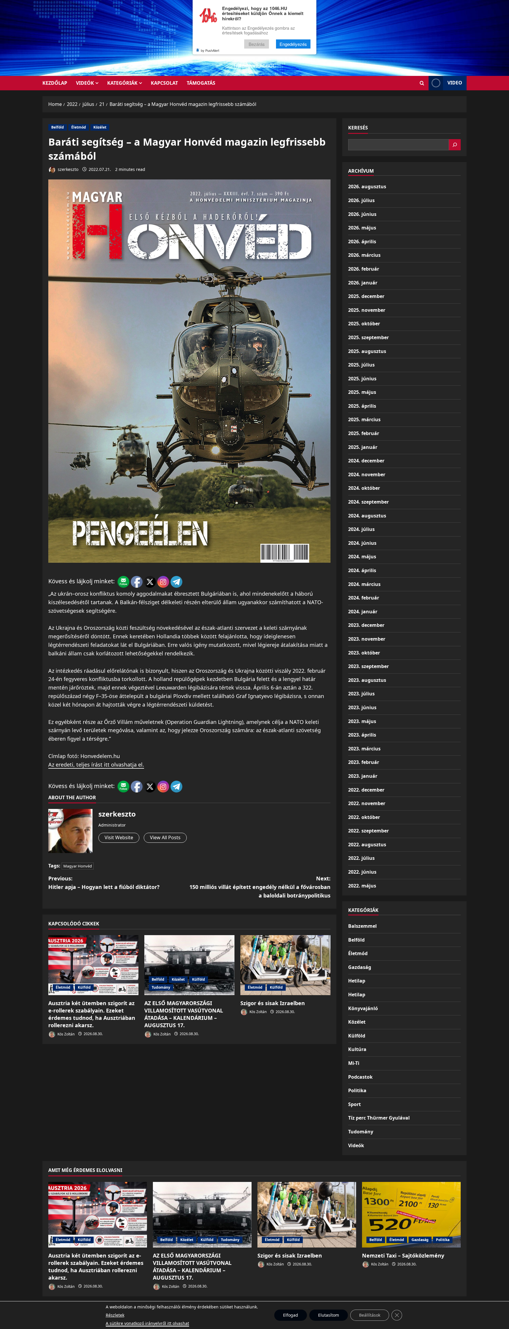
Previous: (104, 882)
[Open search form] (422, 83)
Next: (259, 887)
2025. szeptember (368, 337)
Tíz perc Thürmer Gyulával (379, 1118)
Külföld (84, 987)
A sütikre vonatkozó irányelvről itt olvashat (147, 1323)
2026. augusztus (367, 186)
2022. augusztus (367, 844)
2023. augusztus (367, 680)
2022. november (366, 803)
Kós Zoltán (66, 1033)
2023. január (362, 776)
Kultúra (357, 1049)
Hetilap (356, 980)
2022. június (362, 872)
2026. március (364, 255)
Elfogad (290, 1315)
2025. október (364, 323)
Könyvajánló (363, 1008)
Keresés (358, 127)
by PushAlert (210, 50)
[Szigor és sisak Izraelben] (285, 965)
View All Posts (165, 837)
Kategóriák (122, 83)
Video (454, 82)
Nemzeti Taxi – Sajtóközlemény (403, 1255)
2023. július (361, 693)
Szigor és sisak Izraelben (272, 1003)
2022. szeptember (368, 830)
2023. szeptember (368, 666)
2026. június (362, 214)
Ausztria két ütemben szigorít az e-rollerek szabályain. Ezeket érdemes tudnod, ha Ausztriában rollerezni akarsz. (91, 1014)
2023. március (364, 748)
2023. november (366, 639)
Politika (357, 1090)
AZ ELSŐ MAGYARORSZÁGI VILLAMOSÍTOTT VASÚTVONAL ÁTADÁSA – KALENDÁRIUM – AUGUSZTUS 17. (183, 1014)
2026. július (361, 200)
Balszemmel (362, 926)
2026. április (362, 241)
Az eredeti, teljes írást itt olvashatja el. (96, 764)
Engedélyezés (293, 44)
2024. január (362, 611)
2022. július (361, 858)
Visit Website (119, 837)
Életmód (78, 127)
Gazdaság (359, 967)
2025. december (366, 296)
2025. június (362, 378)
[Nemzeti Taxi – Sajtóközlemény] (411, 1215)
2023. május (362, 721)
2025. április (362, 406)
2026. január (362, 282)
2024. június (362, 543)
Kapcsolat (164, 83)
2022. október (364, 817)
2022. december (366, 790)
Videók (85, 83)
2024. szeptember (368, 502)
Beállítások (369, 1315)
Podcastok (360, 1077)
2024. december (366, 460)
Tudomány (161, 987)
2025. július (361, 365)
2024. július (361, 529)
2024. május (362, 556)
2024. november (366, 474)
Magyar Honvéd (77, 866)
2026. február (363, 269)
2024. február (363, 597)
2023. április (362, 735)
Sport (354, 1104)
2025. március (364, 419)
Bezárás (257, 44)
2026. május (362, 227)
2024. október (364, 488)
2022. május (362, 885)
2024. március (364, 584)
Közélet (99, 127)
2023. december (366, 625)
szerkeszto (67, 169)
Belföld (57, 127)
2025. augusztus (367, 351)
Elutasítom (328, 1315)
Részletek (115, 1315)
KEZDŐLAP (54, 83)
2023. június (362, 707)
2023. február (363, 762)
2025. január (362, 447)
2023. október (364, 652)
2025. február (363, 433)
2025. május (362, 392)
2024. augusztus (367, 515)
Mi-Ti (353, 1063)
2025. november (366, 310)
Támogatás (201, 83)
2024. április (362, 570)
